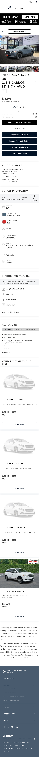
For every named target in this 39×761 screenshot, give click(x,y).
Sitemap (31, 739)
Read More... (7, 352)
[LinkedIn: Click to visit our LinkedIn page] (17, 727)
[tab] (8, 329)
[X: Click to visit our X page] (8, 727)
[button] (3, 31)
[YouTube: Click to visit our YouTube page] (13, 727)
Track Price (21, 107)
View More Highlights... (10, 312)
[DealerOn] (8, 736)
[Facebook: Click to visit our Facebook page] (4, 727)
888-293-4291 (11, 177)
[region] (19, 115)
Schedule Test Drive (19, 135)
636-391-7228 (13, 179)
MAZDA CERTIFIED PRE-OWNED (14, 697)
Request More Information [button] (19, 122)
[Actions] (35, 81)
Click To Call (19, 128)
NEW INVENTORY (9, 689)
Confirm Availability (19, 147)
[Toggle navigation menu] (2, 7)
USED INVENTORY (9, 693)
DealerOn (23, 739)
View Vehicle (19, 425)
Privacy (6, 742)
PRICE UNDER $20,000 (11, 701)
